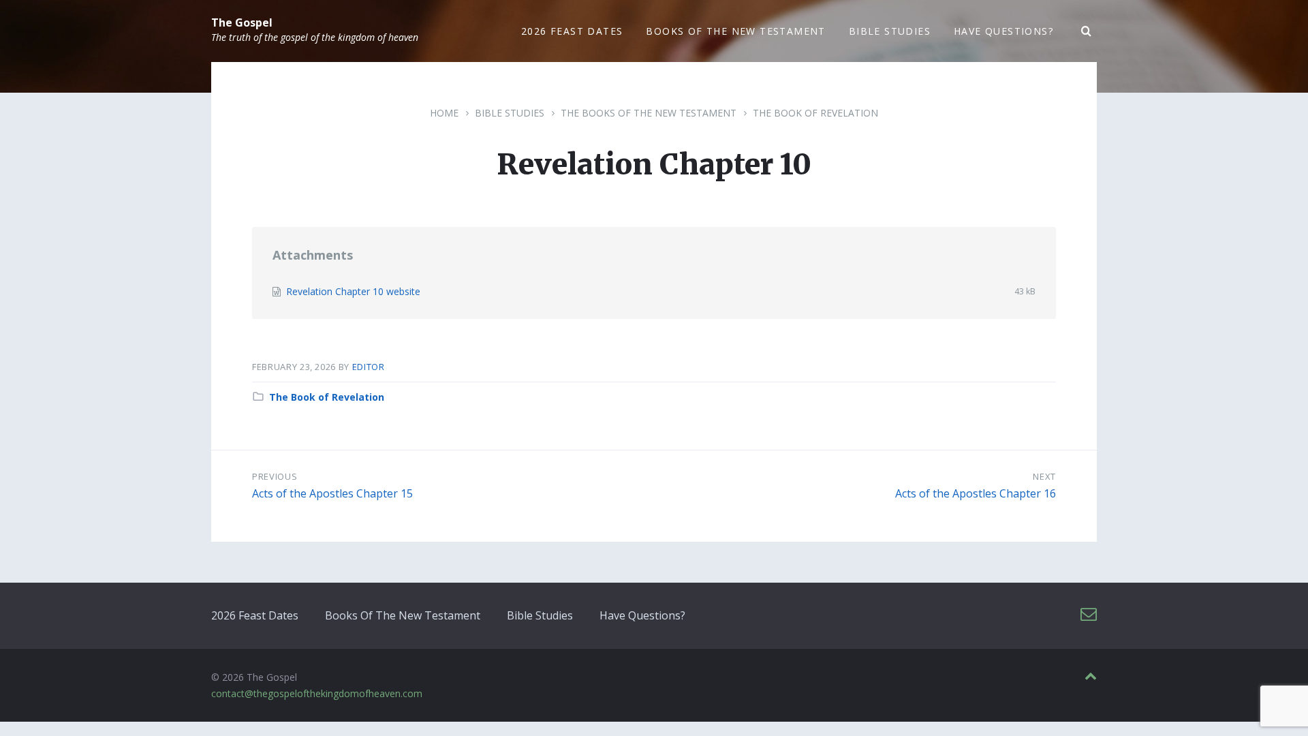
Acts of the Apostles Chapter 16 (975, 493)
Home (444, 112)
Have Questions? (642, 615)
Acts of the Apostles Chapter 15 (332, 493)
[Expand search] (1086, 31)
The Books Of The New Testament (648, 112)
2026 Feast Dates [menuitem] (572, 31)
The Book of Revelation (815, 112)
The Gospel (241, 22)
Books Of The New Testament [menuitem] (735, 31)
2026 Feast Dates (254, 615)
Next (1044, 476)
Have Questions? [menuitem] (1003, 31)
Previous (274, 476)
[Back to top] (1091, 676)
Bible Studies (509, 112)
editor (368, 367)
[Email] (1088, 614)
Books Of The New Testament (402, 615)
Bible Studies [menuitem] (890, 31)
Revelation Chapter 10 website (353, 291)
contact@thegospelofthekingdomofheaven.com (316, 693)
